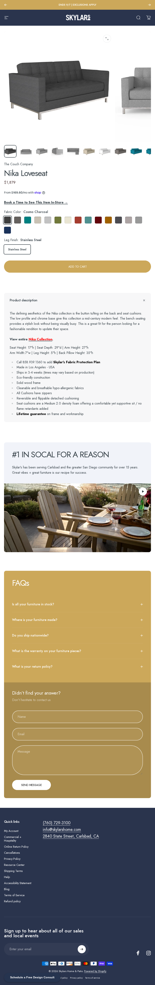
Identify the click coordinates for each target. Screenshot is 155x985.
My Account (11, 831)
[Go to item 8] (120, 151)
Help (7, 877)
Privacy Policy (12, 859)
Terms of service (92, 977)
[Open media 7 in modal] (107, 39)
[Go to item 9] (136, 151)
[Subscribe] (82, 949)
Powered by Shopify (95, 971)
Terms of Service (14, 895)
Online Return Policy (16, 846)
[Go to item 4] (73, 151)
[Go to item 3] (57, 151)
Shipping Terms (13, 871)
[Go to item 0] (10, 151)
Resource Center (14, 865)
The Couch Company (18, 164)
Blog (6, 889)
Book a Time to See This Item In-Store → (36, 202)
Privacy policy (76, 977)
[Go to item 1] (26, 151)
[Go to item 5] (89, 151)
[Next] (149, 5)
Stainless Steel (17, 249)
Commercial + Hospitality (12, 838)
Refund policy (12, 901)
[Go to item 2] (42, 151)
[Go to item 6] (104, 151)
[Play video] (77, 517)
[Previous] (5, 5)
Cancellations (12, 853)
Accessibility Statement (17, 883)
